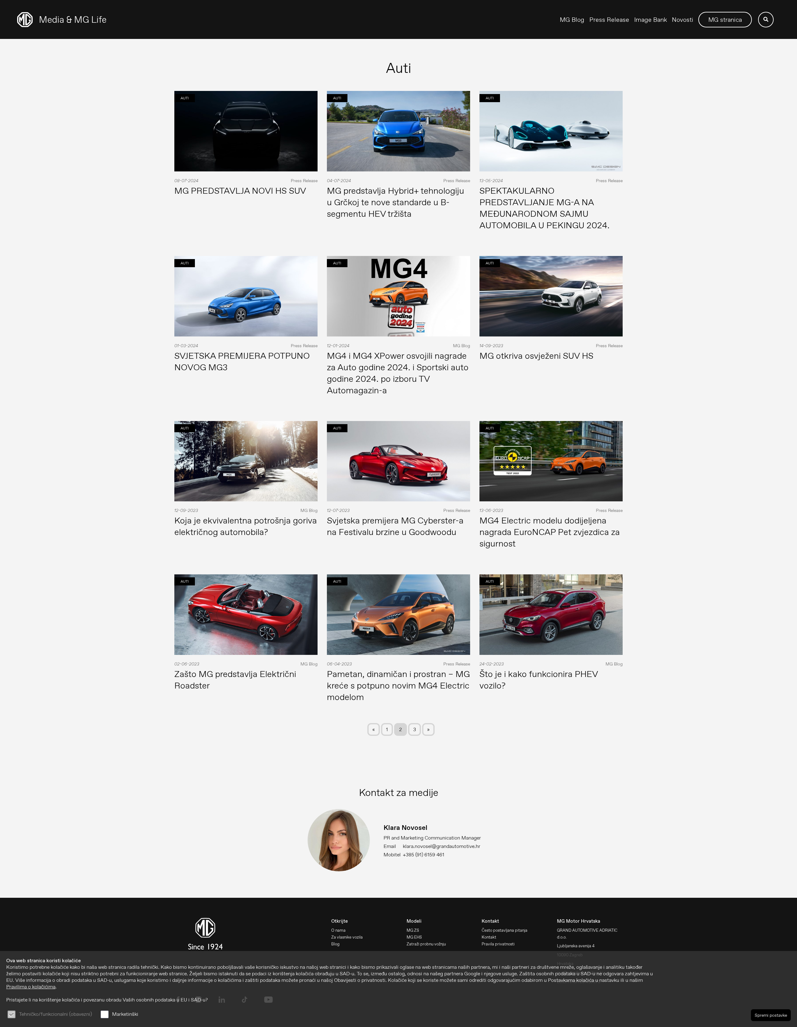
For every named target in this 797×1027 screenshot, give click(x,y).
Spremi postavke (771, 1015)
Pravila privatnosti (498, 944)
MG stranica (725, 20)
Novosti (682, 20)
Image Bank (650, 20)
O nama (338, 930)
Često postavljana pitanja (504, 930)
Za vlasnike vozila (347, 937)
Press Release (609, 20)
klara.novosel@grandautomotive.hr (441, 846)
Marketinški (125, 1014)
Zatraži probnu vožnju (426, 944)
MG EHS (414, 937)
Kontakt (489, 937)
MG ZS (413, 930)
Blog (335, 944)
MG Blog (572, 20)
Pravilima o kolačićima (30, 986)
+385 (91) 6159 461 (423, 854)
